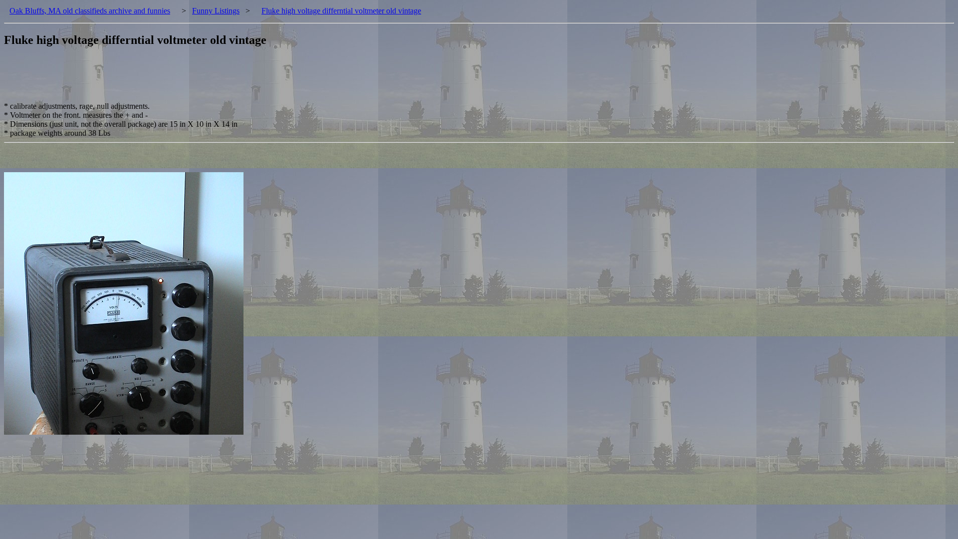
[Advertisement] (185, 79)
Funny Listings (216, 10)
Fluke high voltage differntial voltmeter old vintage (341, 10)
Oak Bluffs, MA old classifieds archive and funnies (89, 10)
